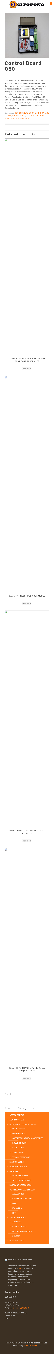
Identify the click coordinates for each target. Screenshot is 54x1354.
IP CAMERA (17, 1208)
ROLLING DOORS (19, 1143)
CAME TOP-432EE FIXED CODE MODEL (27, 596)
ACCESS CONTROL (17, 1115)
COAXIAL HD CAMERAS (22, 1199)
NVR (14, 1213)
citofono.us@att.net (20, 1308)
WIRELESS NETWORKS (21, 1180)
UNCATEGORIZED (17, 1241)
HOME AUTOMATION (18, 1167)
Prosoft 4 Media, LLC (32, 1345)
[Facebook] (25, 1349)
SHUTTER (16, 1236)
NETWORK (14, 1171)
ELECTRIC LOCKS (17, 1162)
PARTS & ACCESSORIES (22, 1231)
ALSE (21, 1268)
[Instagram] (29, 1349)
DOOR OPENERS (21, 113)
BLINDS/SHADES (19, 1226)
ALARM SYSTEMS (17, 1120)
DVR (14, 1203)
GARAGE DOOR (18, 116)
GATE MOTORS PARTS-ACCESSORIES (27, 1138)
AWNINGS (16, 1222)
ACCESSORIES (18, 1194)
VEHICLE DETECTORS (21, 1157)
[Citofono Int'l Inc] (27, 4)
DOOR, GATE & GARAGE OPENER (23, 1124)
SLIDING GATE (23, 118)
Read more (26, 369)
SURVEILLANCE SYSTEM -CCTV (22, 1190)
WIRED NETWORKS (20, 1175)
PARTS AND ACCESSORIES (21, 1185)
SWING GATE (17, 1152)
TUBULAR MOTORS (18, 1218)
